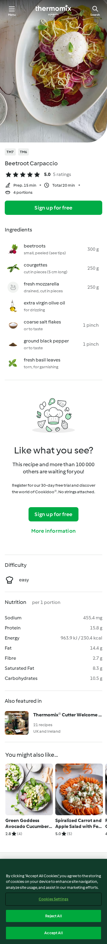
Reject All (53, 916)
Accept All (53, 933)
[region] (53, 901)
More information (53, 531)
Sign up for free (53, 207)
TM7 (10, 152)
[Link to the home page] (53, 11)
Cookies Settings (53, 899)
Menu (12, 15)
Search (95, 15)
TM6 (23, 152)
